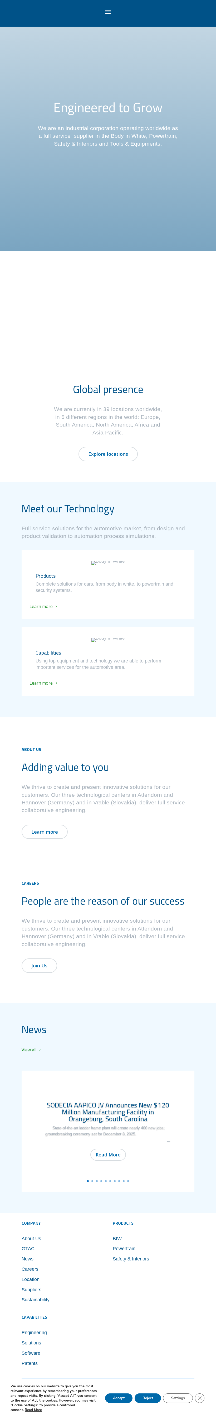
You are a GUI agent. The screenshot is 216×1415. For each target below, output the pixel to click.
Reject (148, 1398)
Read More (108, 1154)
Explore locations (108, 454)
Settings (178, 1398)
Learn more (41, 606)
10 (128, 1181)
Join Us (39, 965)
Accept (119, 1398)
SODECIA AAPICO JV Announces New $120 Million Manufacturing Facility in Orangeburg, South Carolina (108, 1112)
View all (29, 1050)
